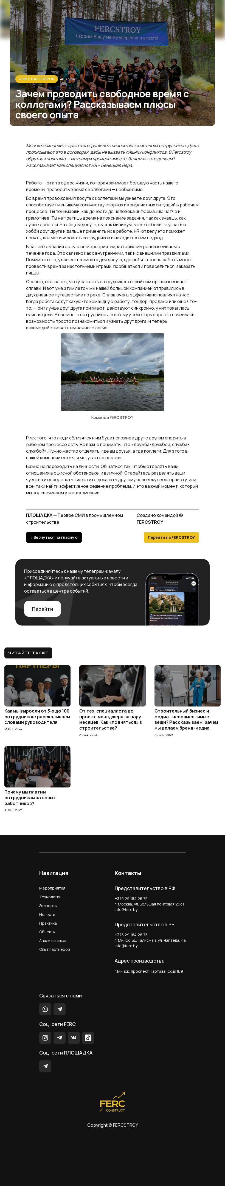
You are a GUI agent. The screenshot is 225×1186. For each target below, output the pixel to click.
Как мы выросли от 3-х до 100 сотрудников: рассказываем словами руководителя (37, 716)
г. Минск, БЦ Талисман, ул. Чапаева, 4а (150, 940)
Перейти (42, 608)
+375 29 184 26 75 (131, 898)
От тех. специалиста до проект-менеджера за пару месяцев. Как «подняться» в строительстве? (110, 719)
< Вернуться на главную (54, 537)
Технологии (50, 896)
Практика (48, 923)
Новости (47, 914)
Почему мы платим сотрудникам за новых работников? (30, 797)
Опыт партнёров (37, 79)
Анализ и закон (53, 940)
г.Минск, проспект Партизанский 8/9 (149, 971)
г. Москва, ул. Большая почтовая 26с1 (149, 904)
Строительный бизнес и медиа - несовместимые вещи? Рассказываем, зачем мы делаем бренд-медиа (186, 719)
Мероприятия (52, 888)
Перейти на (171, 537)
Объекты (47, 931)
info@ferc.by (126, 909)
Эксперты (48, 905)
